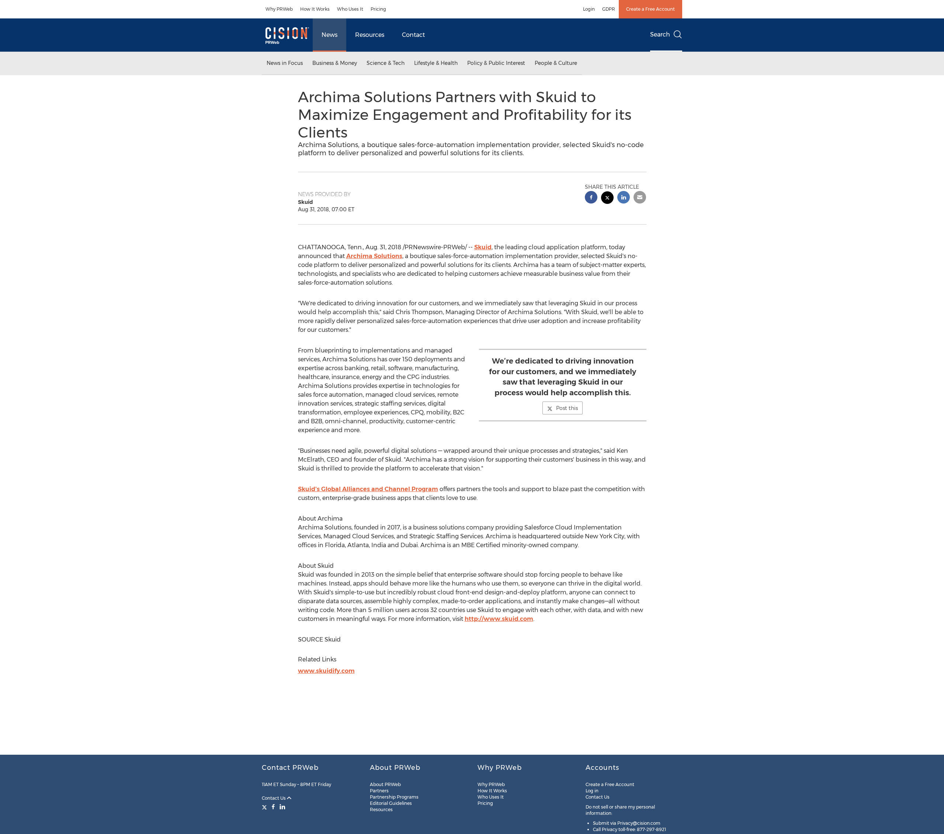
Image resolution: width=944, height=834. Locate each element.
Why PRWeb (279, 9)
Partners (379, 790)
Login (589, 9)
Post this (567, 408)
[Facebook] (273, 806)
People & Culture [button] (556, 63)
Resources (369, 34)
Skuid (483, 247)
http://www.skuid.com (499, 618)
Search (660, 34)
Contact (413, 34)
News (329, 34)
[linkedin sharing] (623, 198)
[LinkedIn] (282, 806)
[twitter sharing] (607, 198)
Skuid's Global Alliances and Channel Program (368, 489)
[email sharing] (640, 198)
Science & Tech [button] (386, 63)
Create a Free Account (650, 9)
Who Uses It (350, 9)
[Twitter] (265, 806)
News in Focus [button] (285, 63)
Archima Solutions (374, 256)
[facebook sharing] (591, 198)
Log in (592, 790)
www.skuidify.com (326, 670)
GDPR (608, 9)
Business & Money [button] (334, 63)
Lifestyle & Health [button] (436, 63)
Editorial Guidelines (391, 803)
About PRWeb (385, 784)
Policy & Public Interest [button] (496, 63)
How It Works (315, 9)
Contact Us (274, 798)
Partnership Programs (394, 797)
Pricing (378, 9)
